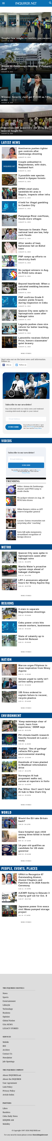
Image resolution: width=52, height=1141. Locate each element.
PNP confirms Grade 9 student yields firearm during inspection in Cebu (33, 300)
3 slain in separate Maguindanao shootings (31, 610)
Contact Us (7, 1053)
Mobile (6, 1042)
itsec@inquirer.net (40, 1135)
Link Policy (7, 1087)
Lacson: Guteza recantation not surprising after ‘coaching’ (31, 521)
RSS (4, 1046)
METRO (6, 547)
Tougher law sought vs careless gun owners (26, 38)
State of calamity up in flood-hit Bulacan (31, 637)
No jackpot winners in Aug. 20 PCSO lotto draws (30, 498)
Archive (6, 1050)
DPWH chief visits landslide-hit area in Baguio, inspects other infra (34, 192)
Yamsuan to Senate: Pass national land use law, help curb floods (33, 232)
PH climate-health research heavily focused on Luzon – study (33, 738)
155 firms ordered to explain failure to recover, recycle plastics (32, 695)
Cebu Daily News (10, 1116)
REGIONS (7, 603)
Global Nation (9, 1020)
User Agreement (10, 1083)
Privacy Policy (26, 473)
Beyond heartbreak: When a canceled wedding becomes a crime (33, 286)
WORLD (6, 812)
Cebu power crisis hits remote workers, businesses (34, 624)
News (5, 993)
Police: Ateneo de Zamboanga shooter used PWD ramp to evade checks (30, 488)
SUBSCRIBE (13, 427)
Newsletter (7, 1057)
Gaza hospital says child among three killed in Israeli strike (34, 834)
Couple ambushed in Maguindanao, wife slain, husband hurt (32, 165)
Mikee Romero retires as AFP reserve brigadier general (30, 510)
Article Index (8, 1094)
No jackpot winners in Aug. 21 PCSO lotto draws (33, 271)
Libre (5, 1108)
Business (6, 1012)
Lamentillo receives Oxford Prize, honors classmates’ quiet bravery (33, 340)
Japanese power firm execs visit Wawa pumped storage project (33, 909)
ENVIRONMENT (11, 715)
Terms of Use (30, 426)
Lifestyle (6, 1005)
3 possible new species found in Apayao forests (31, 177)
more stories (26, 353)
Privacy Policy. (38, 428)
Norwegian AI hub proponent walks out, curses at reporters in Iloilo (33, 778)
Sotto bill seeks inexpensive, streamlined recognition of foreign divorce (29, 534)
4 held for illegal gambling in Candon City (33, 204)
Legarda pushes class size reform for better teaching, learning (33, 327)
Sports (5, 997)
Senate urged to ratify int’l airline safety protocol (33, 680)
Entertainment (9, 1001)
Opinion (6, 1016)
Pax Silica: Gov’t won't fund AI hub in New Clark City (34, 790)
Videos (6, 440)
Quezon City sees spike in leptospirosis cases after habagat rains (33, 313)
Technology (8, 1009)
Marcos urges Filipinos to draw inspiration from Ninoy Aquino (34, 668)
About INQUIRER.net (12, 1075)
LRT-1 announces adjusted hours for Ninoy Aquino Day (34, 581)
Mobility (6, 1124)
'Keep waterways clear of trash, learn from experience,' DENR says (32, 724)
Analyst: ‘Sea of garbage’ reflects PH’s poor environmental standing (32, 751)
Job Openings (8, 1061)
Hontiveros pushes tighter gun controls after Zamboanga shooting (33, 151)
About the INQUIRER (12, 1079)
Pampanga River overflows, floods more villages (33, 217)
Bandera (6, 1112)
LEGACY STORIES (10, 1028)
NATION (6, 659)
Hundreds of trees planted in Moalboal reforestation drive (33, 765)
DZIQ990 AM (8, 1120)
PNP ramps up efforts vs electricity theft (32, 258)
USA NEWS (8, 1024)
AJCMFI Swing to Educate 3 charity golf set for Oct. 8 (33, 894)
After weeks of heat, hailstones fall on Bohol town (31, 246)
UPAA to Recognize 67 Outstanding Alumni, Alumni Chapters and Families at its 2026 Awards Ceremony (33, 880)
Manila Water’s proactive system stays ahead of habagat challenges (32, 569)
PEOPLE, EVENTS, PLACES (19, 868)
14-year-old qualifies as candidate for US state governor (31, 848)
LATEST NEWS (10, 142)
